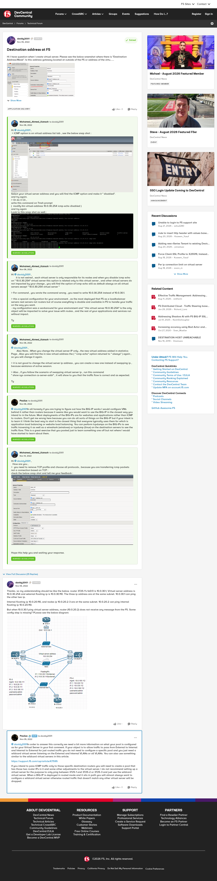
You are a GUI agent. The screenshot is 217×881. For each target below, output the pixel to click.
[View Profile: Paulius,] (14, 402)
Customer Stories (87, 825)
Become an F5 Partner (173, 821)
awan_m (178, 268)
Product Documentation (87, 815)
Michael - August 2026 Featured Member (177, 74)
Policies (71, 868)
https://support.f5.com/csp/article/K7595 (34, 761)
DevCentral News (158, 79)
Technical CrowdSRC (43, 825)
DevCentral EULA (43, 831)
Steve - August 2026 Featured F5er (173, 132)
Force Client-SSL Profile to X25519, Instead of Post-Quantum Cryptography (182, 254)
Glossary (87, 821)
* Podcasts (158, 396)
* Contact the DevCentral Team (169, 384)
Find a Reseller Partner (173, 815)
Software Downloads (130, 825)
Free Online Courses (87, 831)
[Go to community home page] (18, 14)
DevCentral (8, 23)
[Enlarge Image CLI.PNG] (72, 231)
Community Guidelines (43, 828)
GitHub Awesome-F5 (163, 408)
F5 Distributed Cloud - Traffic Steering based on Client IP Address (183, 306)
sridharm (177, 299)
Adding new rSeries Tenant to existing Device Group (183, 243)
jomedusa (179, 247)
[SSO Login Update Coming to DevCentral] (180, 169)
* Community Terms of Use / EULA (171, 375)
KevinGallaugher (181, 320)
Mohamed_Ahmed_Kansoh (34, 121)
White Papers (87, 818)
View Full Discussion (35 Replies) (22, 574)
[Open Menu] (212, 23)
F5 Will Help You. (170, 356)
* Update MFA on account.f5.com (170, 387)
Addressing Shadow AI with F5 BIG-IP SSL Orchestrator (182, 316)
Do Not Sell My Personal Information (125, 868)
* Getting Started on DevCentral (170, 369)
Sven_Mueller (180, 330)
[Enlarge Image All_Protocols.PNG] (72, 510)
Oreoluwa (178, 341)
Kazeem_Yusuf (181, 236)
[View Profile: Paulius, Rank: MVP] (14, 737)
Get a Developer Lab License (43, 834)
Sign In (209, 13)
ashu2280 (179, 226)
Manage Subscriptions (130, 815)
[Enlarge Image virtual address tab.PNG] (72, 164)
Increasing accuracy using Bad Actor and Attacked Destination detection (181, 327)
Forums (20, 23)
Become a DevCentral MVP (43, 837)
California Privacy (96, 868)
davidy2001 (23, 38)
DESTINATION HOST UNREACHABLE (179, 337)
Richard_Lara (180, 309)
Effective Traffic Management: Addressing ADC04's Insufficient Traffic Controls (181, 295)
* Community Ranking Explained (170, 378)
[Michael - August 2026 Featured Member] (180, 52)
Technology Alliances (173, 818)
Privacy (81, 868)
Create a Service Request (130, 821)
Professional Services (130, 818)
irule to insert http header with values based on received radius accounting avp (183, 233)
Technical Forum (35, 23)
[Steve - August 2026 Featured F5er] (180, 111)
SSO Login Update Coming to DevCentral (177, 190)
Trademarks (59, 868)
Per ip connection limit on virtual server (180, 264)
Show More (16, 100)
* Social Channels (161, 399)
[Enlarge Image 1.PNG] (47, 663)
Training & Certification (87, 834)
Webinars (86, 828)
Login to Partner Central (173, 825)
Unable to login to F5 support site (177, 222)
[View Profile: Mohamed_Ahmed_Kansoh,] (14, 123)
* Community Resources (165, 381)
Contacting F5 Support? (165, 359)
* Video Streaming (162, 402)
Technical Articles (43, 821)
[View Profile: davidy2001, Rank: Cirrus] (11, 40)
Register (196, 13)
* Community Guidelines (165, 372)
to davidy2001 (57, 122)
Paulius (23, 400)
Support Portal (130, 828)
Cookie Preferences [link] (154, 868)
